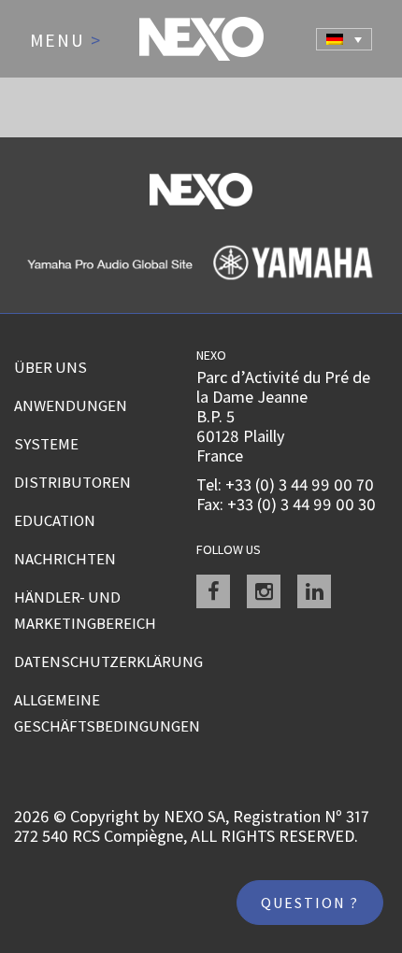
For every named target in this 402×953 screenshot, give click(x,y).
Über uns (50, 367)
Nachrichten (65, 558)
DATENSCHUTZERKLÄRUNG (105, 661)
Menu (66, 41)
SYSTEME (46, 444)
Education (54, 520)
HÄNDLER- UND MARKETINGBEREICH (85, 610)
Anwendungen (70, 405)
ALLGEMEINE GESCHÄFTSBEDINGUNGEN (105, 713)
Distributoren (72, 482)
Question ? (310, 902)
